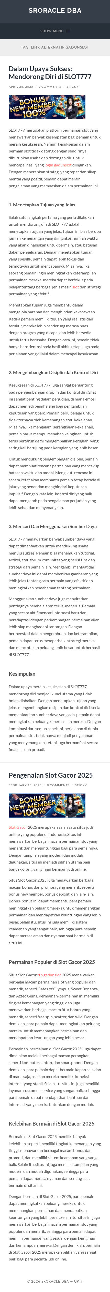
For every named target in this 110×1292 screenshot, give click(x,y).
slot (75, 286)
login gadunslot (58, 164)
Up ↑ (78, 1281)
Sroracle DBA (55, 10)
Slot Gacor (18, 827)
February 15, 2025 (25, 785)
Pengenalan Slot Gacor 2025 (51, 775)
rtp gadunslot (49, 974)
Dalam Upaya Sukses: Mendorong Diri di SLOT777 (50, 73)
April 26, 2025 (21, 86)
